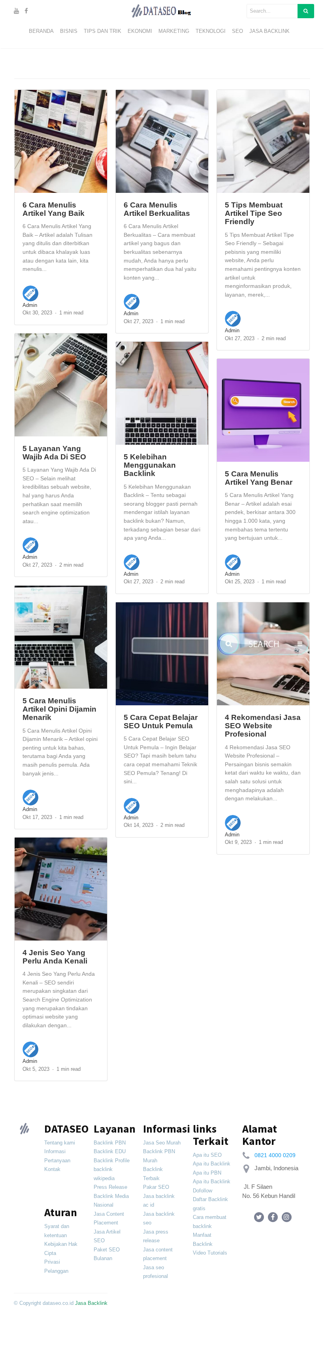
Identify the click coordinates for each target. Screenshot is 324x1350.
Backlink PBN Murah (159, 1155)
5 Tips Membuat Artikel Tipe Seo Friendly (254, 213)
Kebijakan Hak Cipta (60, 1248)
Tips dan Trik (102, 31)
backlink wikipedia (104, 1173)
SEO (237, 31)
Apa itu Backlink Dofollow (211, 1186)
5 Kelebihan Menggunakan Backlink (150, 465)
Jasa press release (155, 1236)
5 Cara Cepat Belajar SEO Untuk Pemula (161, 721)
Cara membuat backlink (209, 1221)
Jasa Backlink (269, 31)
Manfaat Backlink (203, 1239)
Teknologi (211, 31)
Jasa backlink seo (159, 1218)
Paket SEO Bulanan (107, 1254)
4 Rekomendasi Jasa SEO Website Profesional (263, 726)
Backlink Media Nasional (111, 1200)
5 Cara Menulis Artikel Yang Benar (258, 477)
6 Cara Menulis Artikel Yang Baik (54, 208)
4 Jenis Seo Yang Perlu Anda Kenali (55, 956)
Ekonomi (140, 31)
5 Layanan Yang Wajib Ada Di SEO (54, 452)
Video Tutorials (210, 1253)
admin (30, 305)
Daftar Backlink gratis (210, 1203)
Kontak (52, 1169)
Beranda (41, 31)
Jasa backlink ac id (159, 1200)
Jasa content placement (158, 1254)
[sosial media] (259, 1217)
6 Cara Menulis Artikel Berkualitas (157, 208)
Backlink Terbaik (153, 1173)
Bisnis (68, 31)
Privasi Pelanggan (56, 1266)
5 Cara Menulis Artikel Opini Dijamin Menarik (59, 709)
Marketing (173, 31)
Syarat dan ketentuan (56, 1230)
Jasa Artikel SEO (107, 1236)
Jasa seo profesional (155, 1272)
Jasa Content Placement (109, 1218)
